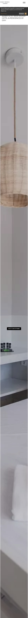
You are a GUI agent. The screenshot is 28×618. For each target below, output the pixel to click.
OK (25, 13)
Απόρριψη (21, 13)
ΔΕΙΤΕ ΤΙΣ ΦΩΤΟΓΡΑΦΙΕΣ (14, 328)
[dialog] (14, 11)
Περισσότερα (4, 13)
